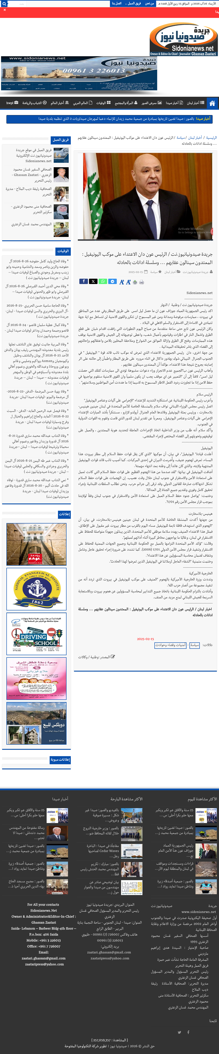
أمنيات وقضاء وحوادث (170, 645)
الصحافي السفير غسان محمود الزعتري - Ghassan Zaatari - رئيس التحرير (32, 175)
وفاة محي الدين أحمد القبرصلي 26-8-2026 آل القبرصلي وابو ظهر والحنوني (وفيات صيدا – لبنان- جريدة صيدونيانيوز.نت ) (37, 292)
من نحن (149, 4)
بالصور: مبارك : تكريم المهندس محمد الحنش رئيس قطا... (99, 869)
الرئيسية (211, 138)
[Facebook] (188, 1032)
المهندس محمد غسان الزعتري (31, 225)
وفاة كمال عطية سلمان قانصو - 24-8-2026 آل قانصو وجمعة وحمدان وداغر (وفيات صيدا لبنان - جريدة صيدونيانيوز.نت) (37, 331)
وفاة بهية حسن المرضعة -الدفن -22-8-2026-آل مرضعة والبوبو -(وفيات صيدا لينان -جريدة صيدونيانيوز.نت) (38, 397)
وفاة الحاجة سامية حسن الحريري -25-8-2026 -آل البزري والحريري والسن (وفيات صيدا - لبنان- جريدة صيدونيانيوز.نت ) (37, 311)
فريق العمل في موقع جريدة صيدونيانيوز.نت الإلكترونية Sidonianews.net (34, 156)
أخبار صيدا (172, 103)
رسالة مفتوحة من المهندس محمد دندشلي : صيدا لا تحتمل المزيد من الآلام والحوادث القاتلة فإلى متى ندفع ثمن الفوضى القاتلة (111, 120)
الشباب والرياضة (32, 103)
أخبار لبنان (193, 103)
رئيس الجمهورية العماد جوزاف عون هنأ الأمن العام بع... (175, 851)
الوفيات (101, 103)
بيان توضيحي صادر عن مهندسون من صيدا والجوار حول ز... (101, 888)
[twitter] (179, 1032)
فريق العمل (134, 4)
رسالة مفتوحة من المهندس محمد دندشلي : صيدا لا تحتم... (26, 833)
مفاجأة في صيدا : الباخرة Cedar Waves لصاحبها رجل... (103, 851)
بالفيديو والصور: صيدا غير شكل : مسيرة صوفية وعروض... (102, 816)
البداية (212, 103)
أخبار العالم (57, 103)
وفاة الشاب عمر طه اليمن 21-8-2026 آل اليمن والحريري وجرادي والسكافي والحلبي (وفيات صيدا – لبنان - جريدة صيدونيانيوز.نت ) (36, 466)
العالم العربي (80, 103)
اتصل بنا (116, 4)
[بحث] (4, 4)
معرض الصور (149, 103)
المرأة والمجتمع (124, 103)
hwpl (9, 103)
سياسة (181, 138)
